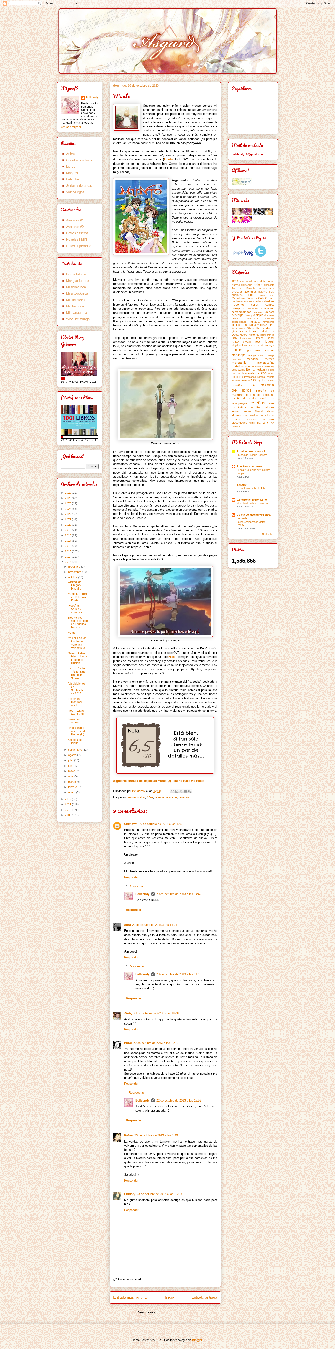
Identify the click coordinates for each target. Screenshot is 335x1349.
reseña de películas (260, 394)
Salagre (242, 484)
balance (262, 291)
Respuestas (136, 886)
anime (132, 797)
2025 (68, 498)
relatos (270, 380)
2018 (68, 535)
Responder (131, 877)
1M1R (235, 281)
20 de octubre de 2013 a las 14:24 (154, 925)
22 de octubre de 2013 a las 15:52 (178, 1100)
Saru (127, 925)
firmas (263, 325)
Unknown (130, 824)
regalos (261, 380)
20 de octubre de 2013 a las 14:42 (178, 894)
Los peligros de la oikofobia (251, 488)
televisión (254, 415)
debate (269, 312)
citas (250, 301)
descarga (237, 315)
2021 (68, 519)
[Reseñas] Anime (74, 721)
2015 (68, 551)
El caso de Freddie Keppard (252, 454)
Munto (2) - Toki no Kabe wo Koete (77, 597)
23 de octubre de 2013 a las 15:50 (159, 1194)
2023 (68, 508)
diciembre (74, 566)
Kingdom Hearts (241, 345)
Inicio (169, 1297)
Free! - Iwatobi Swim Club (76, 712)
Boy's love (266, 295)
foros (234, 328)
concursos (267, 308)
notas (271, 369)
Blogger (197, 1340)
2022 (68, 514)
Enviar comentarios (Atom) (175, 1312)
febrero (73, 787)
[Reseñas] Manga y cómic (75, 702)
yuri (272, 423)
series (247, 411)
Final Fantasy (250, 325)
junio (71, 765)
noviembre (75, 572)
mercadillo (239, 362)
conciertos (253, 308)
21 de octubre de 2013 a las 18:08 (156, 1013)
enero (72, 792)
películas (237, 376)
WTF (265, 422)
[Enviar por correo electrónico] (172, 791)
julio (71, 760)
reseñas (184, 797)
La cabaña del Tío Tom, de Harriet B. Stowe (76, 673)
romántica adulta (246, 407)
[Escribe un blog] (177, 791)
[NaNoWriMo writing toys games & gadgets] (80, 378)
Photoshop (250, 377)
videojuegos (239, 422)
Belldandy (142, 894)
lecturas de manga (262, 345)
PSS (253, 380)
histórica (254, 334)
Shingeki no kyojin (75, 741)
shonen (236, 415)
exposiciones (239, 321)
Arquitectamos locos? (251, 451)
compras (238, 308)
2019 (68, 530)
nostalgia (261, 369)
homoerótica (267, 334)
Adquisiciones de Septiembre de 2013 (76, 688)
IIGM (234, 338)
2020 (68, 524)
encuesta (252, 318)
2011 (68, 804)
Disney (248, 315)
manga (238, 355)
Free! (171, 657)
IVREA (235, 341)
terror (263, 415)
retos (271, 403)
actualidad (260, 281)
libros (237, 349)
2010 (68, 809)
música (259, 366)
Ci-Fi (261, 298)
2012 (68, 799)
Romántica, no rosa (249, 466)
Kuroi (128, 1043)
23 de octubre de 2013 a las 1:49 (156, 1135)
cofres (255, 304)
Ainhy (128, 1013)
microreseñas (265, 362)
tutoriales (251, 419)
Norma (250, 369)
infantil (260, 338)
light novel (253, 350)
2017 (68, 540)
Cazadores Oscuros (244, 298)
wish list (255, 422)
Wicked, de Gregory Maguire (74, 585)
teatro (245, 415)
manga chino (256, 355)
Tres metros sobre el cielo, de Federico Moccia (78, 622)
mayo (72, 771)
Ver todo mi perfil (71, 127)
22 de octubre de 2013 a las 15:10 (155, 1043)
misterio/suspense (243, 366)
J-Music (247, 341)
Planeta (270, 377)
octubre (73, 577)
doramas (269, 315)
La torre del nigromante (252, 499)
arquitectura (266, 288)
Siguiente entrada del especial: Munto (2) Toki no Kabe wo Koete (158, 781)
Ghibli (242, 328)
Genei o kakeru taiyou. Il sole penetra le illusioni (77, 658)
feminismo (268, 321)
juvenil (269, 341)
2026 (68, 492)
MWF (267, 366)
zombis (236, 426)
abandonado (246, 281)
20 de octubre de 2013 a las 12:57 (161, 824)
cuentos (258, 312)
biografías (237, 294)
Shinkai (259, 411)
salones (269, 407)
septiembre (75, 749)
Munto (71, 632)
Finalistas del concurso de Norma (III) (77, 731)
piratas (261, 377)
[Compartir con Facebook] (185, 791)
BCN (271, 291)
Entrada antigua (204, 1297)
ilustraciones (247, 338)
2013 (68, 562)
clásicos (258, 301)
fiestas (236, 325)
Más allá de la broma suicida (252, 503)
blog (250, 294)
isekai (141, 797)
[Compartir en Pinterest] (190, 791)
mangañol (253, 359)
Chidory (129, 1194)
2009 (68, 815)
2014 (68, 556)
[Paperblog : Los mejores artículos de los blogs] (243, 255)
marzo (72, 781)
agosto (72, 755)
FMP (271, 325)
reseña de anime (166, 797)
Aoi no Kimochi (243, 288)
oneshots (242, 373)
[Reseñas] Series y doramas (75, 609)
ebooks (236, 318)
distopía (258, 315)
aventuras (250, 291)
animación (246, 284)
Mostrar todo (268, 534)
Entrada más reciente (130, 1297)
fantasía (255, 321)
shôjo (270, 411)
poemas (236, 380)
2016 (68, 546)
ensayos (269, 318)
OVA (150, 797)
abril (71, 776)
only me (254, 373)
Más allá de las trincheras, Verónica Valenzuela (77, 642)
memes (269, 359)
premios (245, 380)
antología (269, 284)
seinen (236, 411)
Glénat (250, 328)
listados (269, 350)
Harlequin (245, 331)
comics (269, 304)
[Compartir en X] (181, 791)
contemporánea (241, 312)
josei (258, 341)
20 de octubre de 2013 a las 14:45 (178, 974)
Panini (271, 373)
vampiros (268, 419)
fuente (168, 159)
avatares (237, 291)
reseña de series (244, 398)
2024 (68, 503)
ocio (234, 373)
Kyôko (128, 1135)
